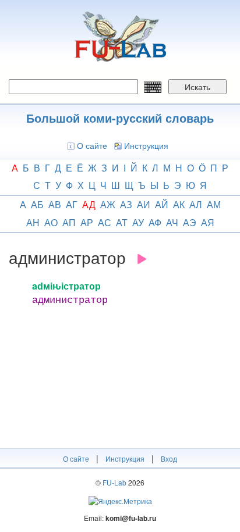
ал (195, 204)
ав (54, 204)
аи (143, 204)
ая (207, 222)
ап (69, 222)
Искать (197, 86)
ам (214, 204)
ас (104, 222)
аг (71, 204)
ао (51, 222)
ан (33, 222)
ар (86, 222)
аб (37, 204)
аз (126, 204)
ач (172, 222)
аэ (189, 222)
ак (179, 204)
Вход (169, 458)
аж (107, 204)
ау (138, 222)
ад (89, 204)
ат (122, 222)
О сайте (92, 145)
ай (161, 204)
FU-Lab (114, 482)
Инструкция (146, 145)
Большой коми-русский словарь (120, 117)
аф (155, 222)
